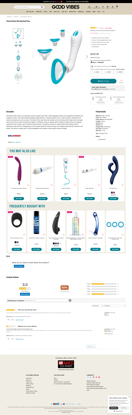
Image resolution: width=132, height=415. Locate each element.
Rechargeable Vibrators (26, 16)
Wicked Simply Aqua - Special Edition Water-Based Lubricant (76, 238)
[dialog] (119, 404)
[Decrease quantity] (91, 77)
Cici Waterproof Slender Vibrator (19, 188)
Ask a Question (94, 33)
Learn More (112, 89)
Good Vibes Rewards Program (95, 386)
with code (52, 1)
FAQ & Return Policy (31, 391)
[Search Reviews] (70, 300)
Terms (27, 389)
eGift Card (28, 378)
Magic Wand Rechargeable (42, 188)
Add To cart (104, 81)
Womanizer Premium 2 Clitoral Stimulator (56, 238)
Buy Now (19, 198)
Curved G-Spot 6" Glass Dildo (95, 238)
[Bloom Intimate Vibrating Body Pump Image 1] (60, 56)
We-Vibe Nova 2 (113, 188)
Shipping (28, 385)
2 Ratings (101, 28)
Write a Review (108, 28)
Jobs (88, 390)
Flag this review (19, 319)
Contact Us (29, 382)
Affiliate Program (91, 381)
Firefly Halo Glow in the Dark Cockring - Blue (115, 238)
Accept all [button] (114, 407)
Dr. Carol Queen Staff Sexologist (63, 384)
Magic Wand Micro (66, 188)
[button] (87, 56)
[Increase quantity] (97, 77)
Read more (118, 405)
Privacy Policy (30, 387)
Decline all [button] (124, 407)
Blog (55, 378)
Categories (9, 16)
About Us (28, 380)
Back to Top (90, 346)
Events (56, 380)
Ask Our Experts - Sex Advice (62, 382)
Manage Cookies (30, 393)
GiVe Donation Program (93, 384)
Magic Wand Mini (89, 188)
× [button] (128, 396)
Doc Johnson (17, 142)
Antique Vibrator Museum (93, 383)
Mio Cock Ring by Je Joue (16, 238)
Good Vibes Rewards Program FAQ (96, 388)
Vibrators (16, 16)
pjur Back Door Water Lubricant (36, 238)
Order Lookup (29, 384)
